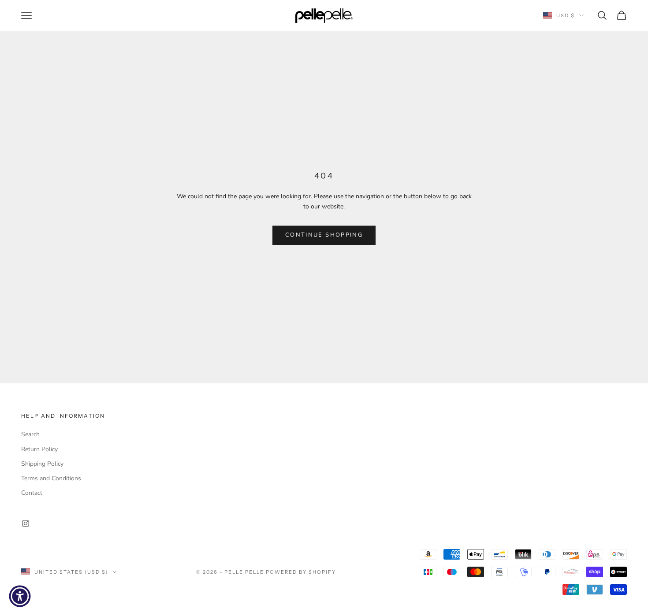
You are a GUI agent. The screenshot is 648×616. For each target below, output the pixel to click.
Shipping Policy (42, 464)
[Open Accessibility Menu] (20, 596)
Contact (31, 493)
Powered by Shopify (301, 572)
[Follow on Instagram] (25, 523)
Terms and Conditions (51, 478)
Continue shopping (324, 235)
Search (30, 434)
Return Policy (39, 449)
